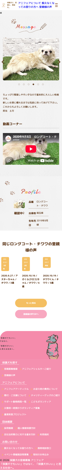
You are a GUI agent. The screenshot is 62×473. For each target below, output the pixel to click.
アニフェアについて (29, 3)
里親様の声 (45, 7)
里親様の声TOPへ (31, 314)
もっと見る (31, 303)
